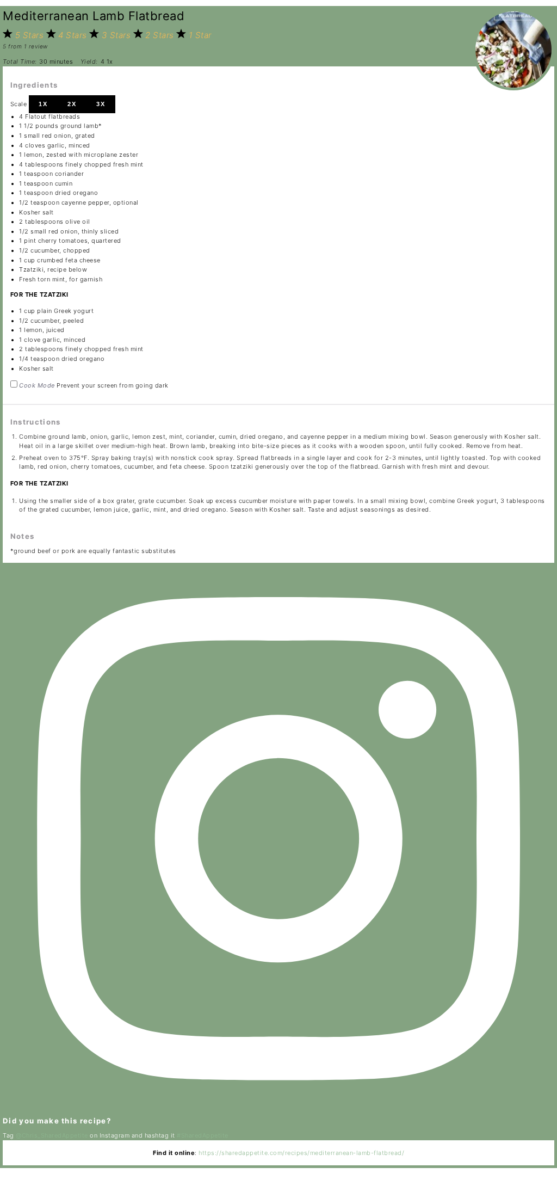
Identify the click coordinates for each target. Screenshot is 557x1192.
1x (43, 104)
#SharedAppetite (202, 1135)
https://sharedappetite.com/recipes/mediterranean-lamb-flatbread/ (301, 1153)
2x (72, 104)
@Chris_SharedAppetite (52, 1135)
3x (101, 104)
